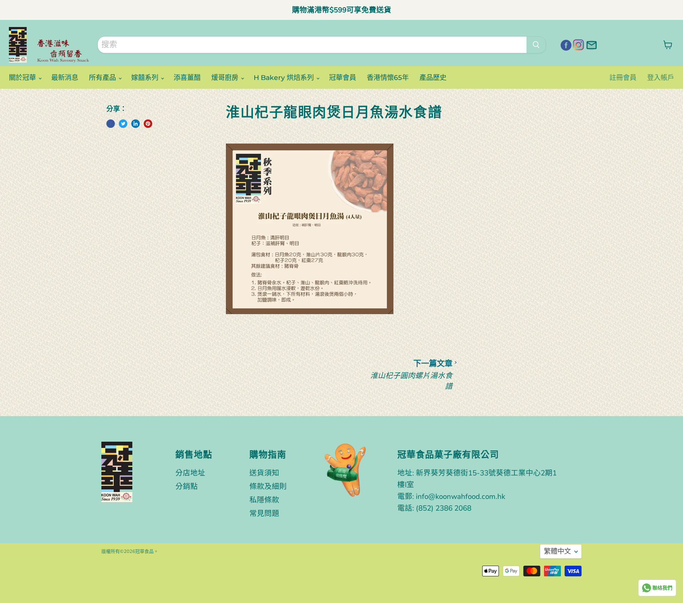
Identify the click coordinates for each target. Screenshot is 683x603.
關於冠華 (23, 77)
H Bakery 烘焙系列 (285, 77)
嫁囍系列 (145, 77)
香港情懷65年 (388, 77)
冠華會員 (342, 77)
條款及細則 (268, 486)
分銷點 (186, 486)
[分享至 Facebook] (110, 123)
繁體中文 (557, 551)
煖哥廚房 (225, 77)
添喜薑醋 (187, 77)
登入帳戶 (660, 77)
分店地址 (190, 473)
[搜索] (536, 45)
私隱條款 (264, 500)
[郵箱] (590, 44)
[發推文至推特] (123, 123)
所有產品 (103, 77)
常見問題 (264, 513)
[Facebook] (565, 44)
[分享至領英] (135, 123)
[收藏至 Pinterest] (148, 123)
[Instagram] (578, 44)
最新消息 (64, 77)
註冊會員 (622, 77)
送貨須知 (264, 473)
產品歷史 (432, 77)
